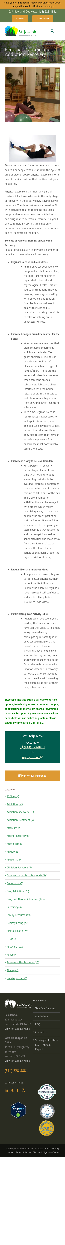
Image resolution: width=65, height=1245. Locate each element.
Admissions (41, 1016)
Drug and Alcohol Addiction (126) (26, 899)
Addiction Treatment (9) (20, 820)
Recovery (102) (15, 946)
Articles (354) (14, 859)
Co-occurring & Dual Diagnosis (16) (27, 875)
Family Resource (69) (19, 915)
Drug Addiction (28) (18, 891)
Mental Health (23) (17, 931)
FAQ (37, 1024)
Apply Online (31, 757)
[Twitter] (12, 1090)
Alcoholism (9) (15, 843)
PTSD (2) (12, 938)
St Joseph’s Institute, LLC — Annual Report (46, 1044)
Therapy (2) (13, 970)
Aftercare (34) (14, 828)
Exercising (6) (14, 907)
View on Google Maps (17, 1028)
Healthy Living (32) (17, 923)
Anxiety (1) (13, 851)
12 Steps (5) (13, 796)
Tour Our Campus (45, 1008)
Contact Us (41, 1032)
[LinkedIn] (6, 1090)
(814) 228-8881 (34, 747)
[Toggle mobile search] (52, 31)
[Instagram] (23, 1090)
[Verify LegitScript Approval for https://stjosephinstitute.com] (18, 1104)
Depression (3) (15, 883)
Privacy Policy (51, 1148)
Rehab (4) (12, 954)
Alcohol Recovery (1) (18, 836)
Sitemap (10, 1152)
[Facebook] (17, 1090)
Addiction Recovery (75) (20, 812)
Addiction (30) (15, 804)
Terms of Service (23, 1152)
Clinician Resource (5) (19, 867)
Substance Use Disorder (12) (23, 962)
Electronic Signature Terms (46, 1152)
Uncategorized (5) (17, 978)
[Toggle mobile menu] (58, 31)
